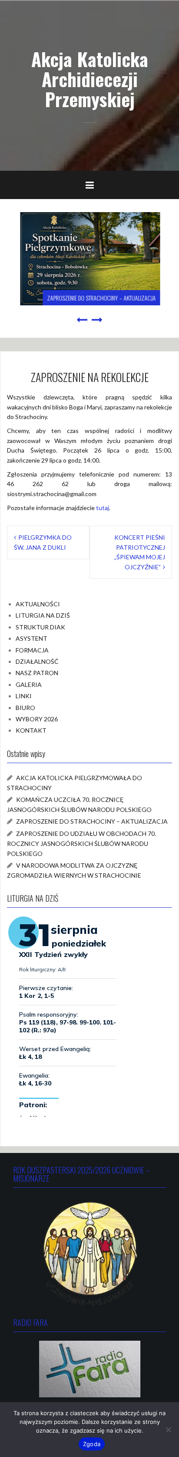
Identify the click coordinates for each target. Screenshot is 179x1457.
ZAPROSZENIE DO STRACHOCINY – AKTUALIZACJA (100, 297)
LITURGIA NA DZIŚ (43, 615)
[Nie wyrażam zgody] (168, 1429)
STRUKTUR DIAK (40, 627)
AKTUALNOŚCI (38, 604)
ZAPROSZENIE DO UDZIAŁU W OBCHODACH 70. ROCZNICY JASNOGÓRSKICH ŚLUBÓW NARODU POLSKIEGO (81, 843)
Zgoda (91, 1443)
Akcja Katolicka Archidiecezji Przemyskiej (89, 78)
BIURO (25, 707)
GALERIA (29, 684)
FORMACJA (32, 650)
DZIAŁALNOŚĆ (37, 661)
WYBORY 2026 (37, 719)
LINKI (24, 696)
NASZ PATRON (37, 672)
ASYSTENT (31, 638)
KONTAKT (31, 730)
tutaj (102, 507)
